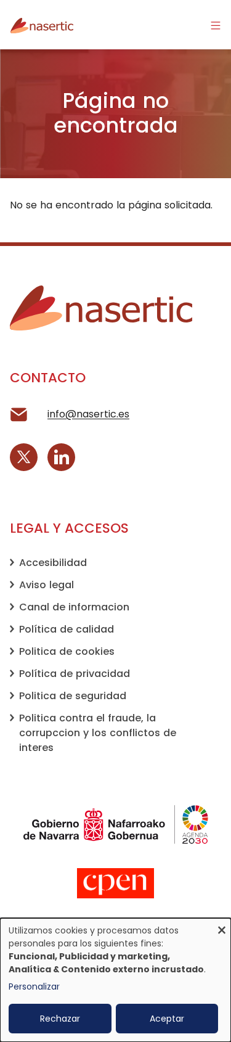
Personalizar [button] (34, 986)
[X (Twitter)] (24, 457)
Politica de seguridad (72, 696)
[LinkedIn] (61, 457)
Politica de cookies (67, 651)
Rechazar (60, 1018)
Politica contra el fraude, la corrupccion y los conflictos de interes (97, 733)
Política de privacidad (74, 674)
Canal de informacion (74, 607)
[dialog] (115, 980)
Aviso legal (46, 585)
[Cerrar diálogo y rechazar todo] (222, 925)
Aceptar (167, 1018)
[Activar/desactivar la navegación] (215, 24)
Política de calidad (66, 629)
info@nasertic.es (88, 414)
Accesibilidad (53, 563)
